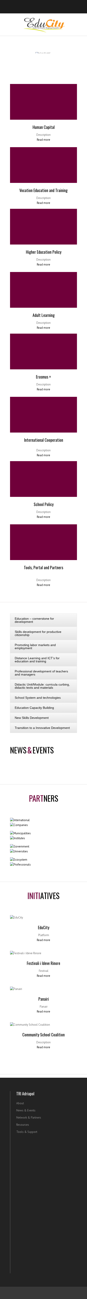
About (20, 1103)
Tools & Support (26, 1132)
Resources (22, 1125)
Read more (43, 140)
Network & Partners (28, 1117)
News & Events (25, 1110)
